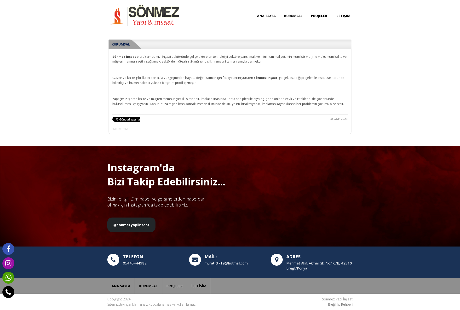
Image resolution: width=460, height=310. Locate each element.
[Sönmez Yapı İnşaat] (143, 15)
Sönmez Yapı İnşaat (337, 299)
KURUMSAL (293, 15)
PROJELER (319, 15)
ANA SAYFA (266, 15)
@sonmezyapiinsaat (131, 224)
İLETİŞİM (342, 15)
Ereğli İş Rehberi (340, 304)
